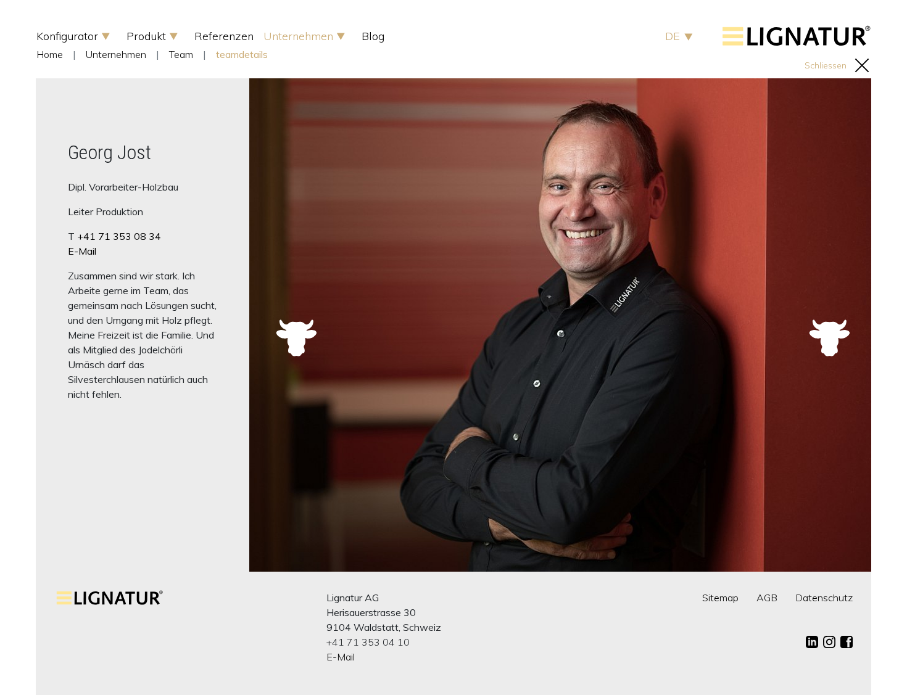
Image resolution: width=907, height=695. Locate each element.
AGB (766, 597)
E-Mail (82, 251)
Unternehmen (299, 36)
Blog (373, 36)
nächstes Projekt (826, 321)
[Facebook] (846, 642)
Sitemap (720, 597)
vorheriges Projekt (293, 321)
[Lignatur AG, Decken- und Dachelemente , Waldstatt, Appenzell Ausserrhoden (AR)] (797, 42)
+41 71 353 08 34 (119, 236)
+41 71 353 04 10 (368, 642)
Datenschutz (824, 597)
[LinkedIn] (812, 642)
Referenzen (224, 36)
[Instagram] (829, 642)
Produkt (147, 36)
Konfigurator (68, 36)
